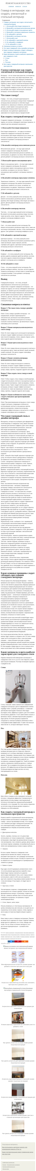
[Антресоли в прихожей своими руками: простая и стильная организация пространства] (18, 1113)
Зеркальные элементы (25, 934)
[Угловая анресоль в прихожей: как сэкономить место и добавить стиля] (18, 1022)
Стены (7, 58)
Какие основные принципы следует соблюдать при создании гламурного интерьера (18, 51)
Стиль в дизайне (16, 936)
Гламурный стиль (8, 936)
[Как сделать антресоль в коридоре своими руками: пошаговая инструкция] (18, 1131)
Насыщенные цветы (15, 934)
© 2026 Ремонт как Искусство (8, 1162)
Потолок (8, 62)
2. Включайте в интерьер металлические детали (20, 28)
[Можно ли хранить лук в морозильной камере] (18, 946)
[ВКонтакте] (11, 941)
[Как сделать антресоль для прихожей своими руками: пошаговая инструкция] (18, 1059)
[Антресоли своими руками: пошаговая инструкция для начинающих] (18, 1095)
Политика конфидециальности (9, 1166)
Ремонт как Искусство (18, 3)
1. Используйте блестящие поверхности (17, 26)
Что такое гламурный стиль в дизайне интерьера (19, 48)
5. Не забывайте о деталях (13, 34)
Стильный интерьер (19, 932)
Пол (6, 60)
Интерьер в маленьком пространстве (13, 938)
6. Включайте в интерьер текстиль (15, 36)
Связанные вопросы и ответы (13, 46)
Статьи (24, 6)
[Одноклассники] (24, 941)
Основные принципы (24, 936)
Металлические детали (6, 934)
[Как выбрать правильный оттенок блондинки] (18, 988)
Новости (18, 6)
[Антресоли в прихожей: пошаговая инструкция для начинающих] (18, 1004)
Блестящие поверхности (29, 932)
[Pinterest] (18, 941)
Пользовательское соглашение (13, 1164)
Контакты (4, 1164)
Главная (11, 6)
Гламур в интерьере (10, 932)
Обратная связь (6, 1169)
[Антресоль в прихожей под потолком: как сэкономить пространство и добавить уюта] (18, 981)
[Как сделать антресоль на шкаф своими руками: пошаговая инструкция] (18, 1041)
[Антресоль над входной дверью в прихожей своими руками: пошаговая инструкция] (18, 1077)
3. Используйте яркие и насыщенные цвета (18, 30)
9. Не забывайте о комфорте (14, 42)
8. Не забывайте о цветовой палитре (16, 40)
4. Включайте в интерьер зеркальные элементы (20, 32)
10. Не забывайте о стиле (13, 44)
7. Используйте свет (11, 38)
